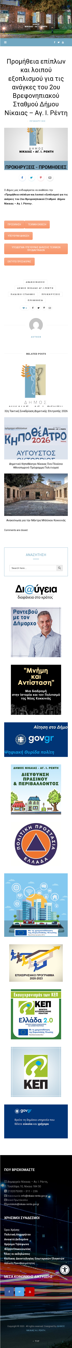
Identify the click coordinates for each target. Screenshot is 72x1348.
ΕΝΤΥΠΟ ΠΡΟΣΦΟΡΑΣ (19, 261)
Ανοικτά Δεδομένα (16, 1239)
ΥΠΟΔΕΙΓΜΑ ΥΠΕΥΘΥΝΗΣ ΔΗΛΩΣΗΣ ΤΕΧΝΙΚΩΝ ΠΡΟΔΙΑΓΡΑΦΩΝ (36, 249)
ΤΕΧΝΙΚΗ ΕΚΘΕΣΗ (37, 224)
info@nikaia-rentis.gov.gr (34, 1196)
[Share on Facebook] (22, 177)
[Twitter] (19, 1291)
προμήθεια (35, 300)
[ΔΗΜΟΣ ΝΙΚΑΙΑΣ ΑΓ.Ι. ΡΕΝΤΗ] (36, 19)
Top (36, 1341)
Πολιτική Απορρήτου (17, 1234)
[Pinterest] (40, 177)
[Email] (50, 177)
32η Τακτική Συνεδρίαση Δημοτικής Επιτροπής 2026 (36, 411)
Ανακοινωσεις (35, 282)
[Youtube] (29, 1291)
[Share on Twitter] (31, 177)
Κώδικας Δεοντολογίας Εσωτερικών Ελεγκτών (34, 1258)
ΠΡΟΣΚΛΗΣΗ (14, 224)
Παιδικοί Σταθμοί (23, 294)
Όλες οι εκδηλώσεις (17, 1253)
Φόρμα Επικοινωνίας (17, 1249)
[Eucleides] (65, 1270)
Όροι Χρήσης (12, 1229)
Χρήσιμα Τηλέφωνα (16, 1244)
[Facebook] (9, 1291)
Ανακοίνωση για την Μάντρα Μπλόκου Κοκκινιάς (36, 520)
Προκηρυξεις (38, 121)
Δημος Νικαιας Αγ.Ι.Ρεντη (35, 288)
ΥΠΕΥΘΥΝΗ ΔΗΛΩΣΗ (18, 235)
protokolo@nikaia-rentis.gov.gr (23, 1204)
